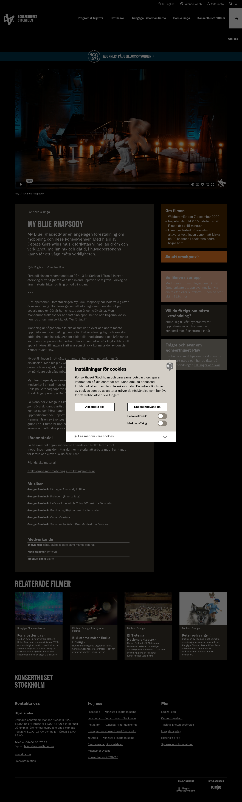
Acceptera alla (94, 406)
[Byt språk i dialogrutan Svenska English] (169, 366)
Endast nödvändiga (147, 406)
